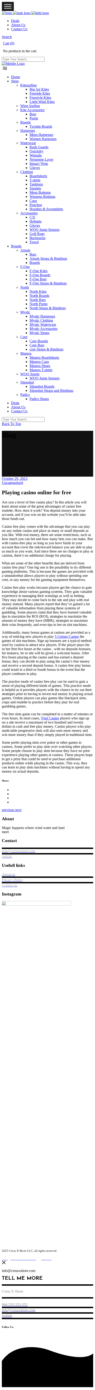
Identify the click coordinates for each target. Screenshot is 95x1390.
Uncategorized (12, 483)
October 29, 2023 (14, 479)
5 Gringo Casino (67, 636)
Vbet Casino (50, 718)
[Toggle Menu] (8, 6)
